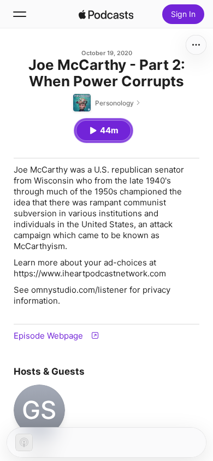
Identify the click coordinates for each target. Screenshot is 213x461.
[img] (105, 14)
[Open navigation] (20, 14)
